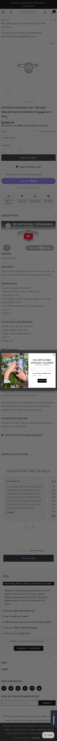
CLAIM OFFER (42, 381)
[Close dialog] (54, 355)
